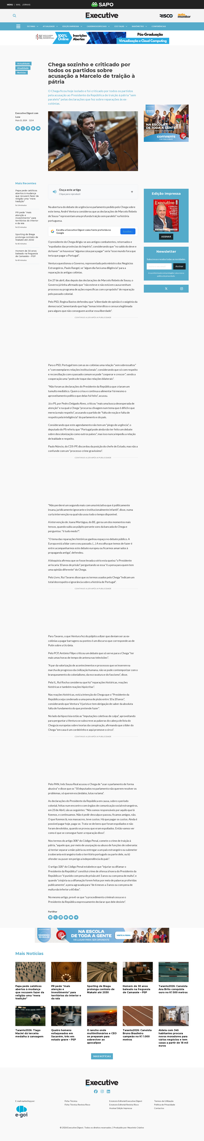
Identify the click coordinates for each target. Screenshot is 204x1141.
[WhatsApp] (33, 128)
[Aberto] (18, 26)
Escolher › (128, 231)
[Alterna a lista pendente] (37, 26)
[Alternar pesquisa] (14, 15)
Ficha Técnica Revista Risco (77, 1104)
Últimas (31, 26)
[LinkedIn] (28, 128)
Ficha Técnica (71, 1101)
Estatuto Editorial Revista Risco (124, 1104)
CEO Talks (119, 26)
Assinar (166, 236)
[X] (23, 128)
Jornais (26, 5)
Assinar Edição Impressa (120, 1108)
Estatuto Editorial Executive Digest (125, 1101)
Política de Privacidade (164, 1104)
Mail (18, 5)
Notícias (21, 72)
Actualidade (23, 63)
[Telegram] (76, 917)
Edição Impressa (70, 26)
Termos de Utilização (164, 1101)
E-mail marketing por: (25, 1101)
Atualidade (49, 26)
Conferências (159, 26)
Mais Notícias (102, 1056)
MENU (10, 5)
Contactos (159, 1108)
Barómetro (138, 26)
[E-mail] (38, 128)
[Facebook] (17, 128)
